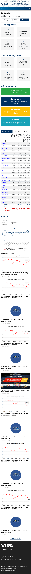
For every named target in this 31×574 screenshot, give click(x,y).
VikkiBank (5, 197)
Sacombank (5, 173)
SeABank (4, 177)
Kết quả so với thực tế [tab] (20, 131)
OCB (3, 170)
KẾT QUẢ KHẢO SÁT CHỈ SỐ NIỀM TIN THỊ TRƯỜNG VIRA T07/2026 (14, 297)
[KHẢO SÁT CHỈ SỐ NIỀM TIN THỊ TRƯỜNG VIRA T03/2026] (15, 521)
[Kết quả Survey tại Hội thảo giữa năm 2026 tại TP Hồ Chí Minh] (15, 380)
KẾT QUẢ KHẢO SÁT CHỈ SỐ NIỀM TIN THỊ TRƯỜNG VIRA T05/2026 (14, 414)
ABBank (4, 143)
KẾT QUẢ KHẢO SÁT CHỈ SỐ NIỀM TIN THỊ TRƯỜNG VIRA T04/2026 (14, 461)
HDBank (4, 155)
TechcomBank (6, 180)
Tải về (25, 20)
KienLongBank (6, 158)
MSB (3, 163)
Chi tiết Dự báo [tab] (6, 131)
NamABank (5, 165)
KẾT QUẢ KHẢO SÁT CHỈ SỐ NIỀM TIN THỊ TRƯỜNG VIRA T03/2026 (14, 508)
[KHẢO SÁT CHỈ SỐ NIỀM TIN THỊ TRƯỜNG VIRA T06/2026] (15, 357)
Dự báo (3, 557)
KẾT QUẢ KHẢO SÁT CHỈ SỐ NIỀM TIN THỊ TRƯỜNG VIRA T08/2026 (14, 273)
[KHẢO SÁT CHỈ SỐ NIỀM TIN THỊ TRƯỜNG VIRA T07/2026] (15, 310)
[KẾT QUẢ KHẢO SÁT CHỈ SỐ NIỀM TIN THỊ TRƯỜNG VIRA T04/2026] (15, 451)
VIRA (4, 4)
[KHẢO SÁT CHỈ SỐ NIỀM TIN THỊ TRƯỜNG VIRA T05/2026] (15, 427)
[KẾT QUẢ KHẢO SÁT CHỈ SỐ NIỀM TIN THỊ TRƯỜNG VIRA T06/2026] (15, 333)
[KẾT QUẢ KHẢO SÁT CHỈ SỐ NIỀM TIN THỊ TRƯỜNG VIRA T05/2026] (15, 404)
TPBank (4, 182)
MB (3, 160)
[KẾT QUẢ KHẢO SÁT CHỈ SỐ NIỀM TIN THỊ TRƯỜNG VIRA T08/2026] (15, 263)
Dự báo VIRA (5, 13)
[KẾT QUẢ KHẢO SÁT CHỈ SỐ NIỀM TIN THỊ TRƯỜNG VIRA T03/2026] (15, 497)
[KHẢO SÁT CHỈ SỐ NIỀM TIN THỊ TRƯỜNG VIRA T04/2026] (15, 474)
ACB (3, 146)
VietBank (4, 190)
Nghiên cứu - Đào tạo (8, 559)
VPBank (4, 202)
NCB (3, 168)
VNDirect (4, 200)
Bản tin (10, 557)
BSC (3, 153)
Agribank (4, 148)
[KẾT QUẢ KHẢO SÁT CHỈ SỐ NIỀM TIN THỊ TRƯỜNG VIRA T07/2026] (15, 287)
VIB (3, 187)
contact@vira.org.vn (10, 570)
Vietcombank (6, 192)
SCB (3, 175)
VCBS (3, 185)
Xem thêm (14, 538)
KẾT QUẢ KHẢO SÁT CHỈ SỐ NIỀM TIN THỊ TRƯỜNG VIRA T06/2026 (14, 344)
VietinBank (5, 195)
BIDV (3, 151)
